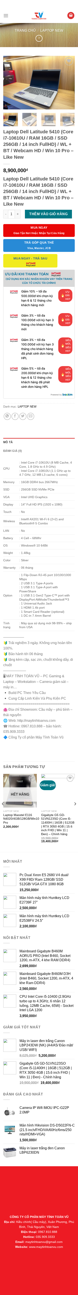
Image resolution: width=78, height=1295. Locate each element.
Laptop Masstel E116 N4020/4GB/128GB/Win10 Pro (21, 818)
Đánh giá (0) (12, 451)
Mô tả (8, 442)
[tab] (39, 442)
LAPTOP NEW (51, 30)
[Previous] (10, 82)
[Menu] (5, 15)
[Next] (68, 82)
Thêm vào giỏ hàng (48, 214)
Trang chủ (25, 30)
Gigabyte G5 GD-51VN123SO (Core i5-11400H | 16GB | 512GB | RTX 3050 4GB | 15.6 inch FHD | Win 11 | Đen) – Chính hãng (57, 824)
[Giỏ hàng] (70, 15)
